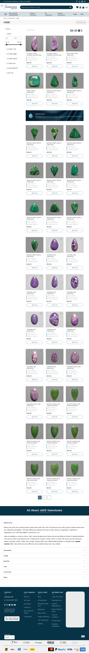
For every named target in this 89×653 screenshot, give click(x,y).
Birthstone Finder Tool (43, 605)
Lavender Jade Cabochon (51, 255)
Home (5, 18)
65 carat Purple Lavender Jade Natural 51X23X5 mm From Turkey (54, 54)
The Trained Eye (43, 620)
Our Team (27, 600)
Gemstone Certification (55, 625)
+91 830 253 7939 (11, 600)
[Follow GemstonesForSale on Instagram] (7, 605)
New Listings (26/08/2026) (13, 14)
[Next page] (49, 497)
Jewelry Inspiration (44, 616)
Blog (39, 596)
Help (82, 14)
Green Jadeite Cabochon (31, 91)
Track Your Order (57, 596)
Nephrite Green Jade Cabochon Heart (53, 404)
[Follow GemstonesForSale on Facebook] (4, 605)
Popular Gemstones (61, 14)
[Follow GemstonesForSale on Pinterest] (12, 605)
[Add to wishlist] (41, 37)
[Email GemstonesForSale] (9, 605)
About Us (27, 596)
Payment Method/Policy (56, 605)
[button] (83, 7)
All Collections (42, 600)
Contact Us (27, 607)
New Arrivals (42, 613)
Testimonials (28, 616)
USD (86, 7)
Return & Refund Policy (57, 610)
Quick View (34, 66)
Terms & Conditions (55, 616)
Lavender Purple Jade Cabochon (74, 367)
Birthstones (41, 609)
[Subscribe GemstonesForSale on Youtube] (15, 605)
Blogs (75, 14)
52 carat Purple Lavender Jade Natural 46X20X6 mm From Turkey (34, 54)
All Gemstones (48, 14)
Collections (11, 18)
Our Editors (27, 604)
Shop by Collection (33, 14)
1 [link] (39, 497)
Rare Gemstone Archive (28, 612)
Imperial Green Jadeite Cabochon (54, 91)
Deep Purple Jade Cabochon (72, 54)
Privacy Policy (56, 620)
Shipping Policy (56, 600)
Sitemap (40, 623)
